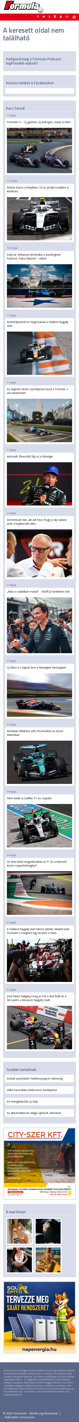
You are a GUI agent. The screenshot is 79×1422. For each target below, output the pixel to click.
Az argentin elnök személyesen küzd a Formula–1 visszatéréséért (37, 391)
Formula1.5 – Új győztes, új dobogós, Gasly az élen (39, 122)
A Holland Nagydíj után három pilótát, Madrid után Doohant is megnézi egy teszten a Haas (38, 931)
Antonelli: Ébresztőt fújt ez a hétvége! (30, 456)
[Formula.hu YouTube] (61, 16)
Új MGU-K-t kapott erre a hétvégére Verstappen (36, 667)
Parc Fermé (15, 108)
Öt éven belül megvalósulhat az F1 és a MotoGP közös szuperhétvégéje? (37, 863)
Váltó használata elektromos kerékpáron (32, 1090)
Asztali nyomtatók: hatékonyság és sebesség (35, 1078)
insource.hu (27, 1417)
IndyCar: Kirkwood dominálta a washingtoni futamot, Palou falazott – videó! (34, 256)
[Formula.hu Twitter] (44, 16)
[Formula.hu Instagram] (55, 16)
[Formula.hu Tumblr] (49, 16)
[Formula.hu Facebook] (38, 16)
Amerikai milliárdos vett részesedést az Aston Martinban (35, 733)
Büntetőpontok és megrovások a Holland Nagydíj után (37, 324)
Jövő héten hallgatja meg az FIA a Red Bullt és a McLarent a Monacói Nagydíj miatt (36, 998)
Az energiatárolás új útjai (22, 1101)
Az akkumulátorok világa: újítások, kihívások (34, 1113)
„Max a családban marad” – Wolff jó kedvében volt (38, 591)
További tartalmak (21, 1069)
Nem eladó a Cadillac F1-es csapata (29, 798)
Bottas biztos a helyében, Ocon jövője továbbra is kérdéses (38, 189)
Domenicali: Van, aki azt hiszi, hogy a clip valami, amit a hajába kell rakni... (37, 521)
